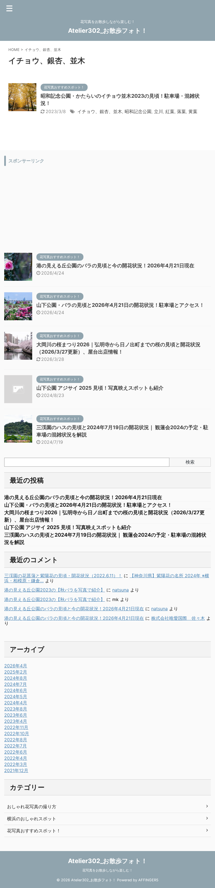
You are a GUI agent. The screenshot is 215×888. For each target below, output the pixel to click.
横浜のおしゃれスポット (31, 818)
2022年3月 (15, 764)
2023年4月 (15, 721)
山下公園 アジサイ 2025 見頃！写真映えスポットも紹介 (99, 388)
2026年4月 (15, 666)
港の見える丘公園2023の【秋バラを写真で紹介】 (54, 590)
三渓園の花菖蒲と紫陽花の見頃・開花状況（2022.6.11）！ (63, 575)
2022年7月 (15, 746)
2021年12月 (16, 770)
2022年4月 (15, 758)
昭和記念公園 (138, 111)
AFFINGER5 (148, 880)
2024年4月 (15, 702)
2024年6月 (15, 690)
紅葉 (169, 111)
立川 (158, 111)
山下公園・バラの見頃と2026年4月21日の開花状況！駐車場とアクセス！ (120, 305)
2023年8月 (15, 709)
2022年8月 (15, 739)
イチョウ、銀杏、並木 (99, 111)
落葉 (181, 111)
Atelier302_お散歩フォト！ (107, 30)
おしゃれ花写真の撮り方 (31, 806)
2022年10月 (16, 733)
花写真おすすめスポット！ (34, 830)
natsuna (120, 590)
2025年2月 (15, 672)
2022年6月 (15, 752)
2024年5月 (15, 696)
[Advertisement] (107, 208)
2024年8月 (15, 678)
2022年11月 (16, 727)
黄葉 (192, 111)
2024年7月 (15, 684)
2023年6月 (15, 715)
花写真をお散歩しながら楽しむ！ (107, 870)
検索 (190, 462)
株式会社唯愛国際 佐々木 (178, 618)
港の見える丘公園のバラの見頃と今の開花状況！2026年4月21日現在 (115, 265)
